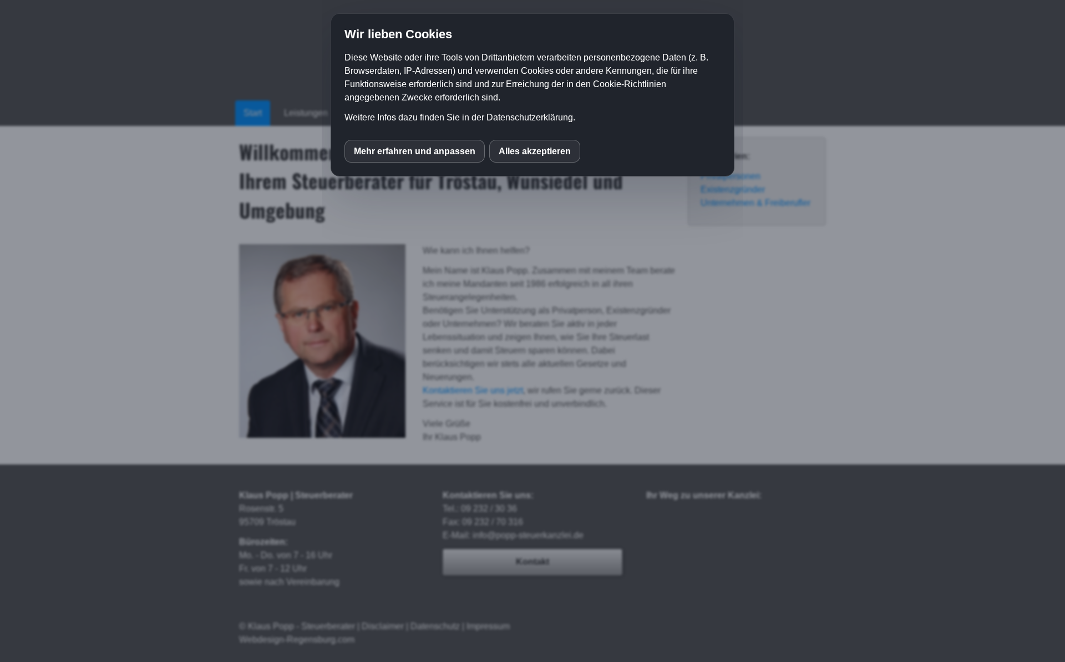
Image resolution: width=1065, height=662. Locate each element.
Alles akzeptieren (535, 151)
